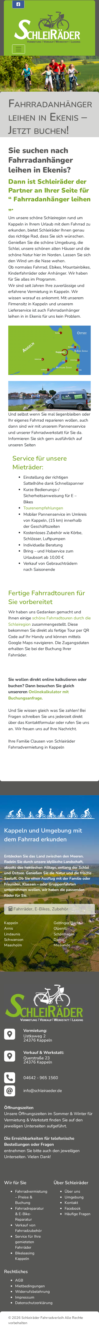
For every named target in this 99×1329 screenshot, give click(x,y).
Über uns (72, 1191)
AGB (19, 1280)
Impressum (24, 1297)
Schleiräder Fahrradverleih (42, 1317)
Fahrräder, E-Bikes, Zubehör (40, 909)
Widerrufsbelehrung (32, 1291)
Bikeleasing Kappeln (24, 1256)
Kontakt (71, 1202)
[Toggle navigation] (18, 49)
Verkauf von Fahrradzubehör (28, 1228)
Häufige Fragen (77, 1214)
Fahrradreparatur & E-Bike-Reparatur (29, 1214)
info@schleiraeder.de (42, 1090)
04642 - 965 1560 (40, 1077)
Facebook (73, 1208)
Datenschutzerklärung (34, 1302)
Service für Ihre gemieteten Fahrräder (28, 1242)
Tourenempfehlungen (43, 508)
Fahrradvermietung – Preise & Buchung (31, 1197)
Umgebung (74, 1197)
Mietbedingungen (30, 1286)
